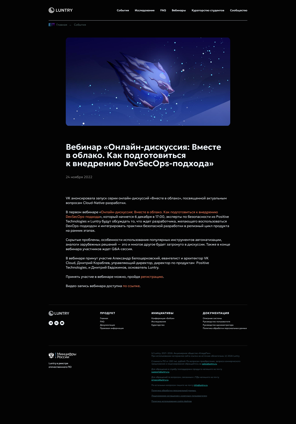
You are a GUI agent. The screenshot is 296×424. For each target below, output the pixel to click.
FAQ (163, 10)
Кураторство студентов (208, 10)
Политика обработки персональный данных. (173, 390)
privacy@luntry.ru (159, 380)
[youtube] (62, 323)
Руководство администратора (218, 325)
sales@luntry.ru (209, 363)
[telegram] (51, 323)
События (123, 10)
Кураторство (157, 325)
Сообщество (238, 10)
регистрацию (152, 276)
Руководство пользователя (216, 321)
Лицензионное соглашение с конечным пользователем (179, 395)
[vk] (56, 323)
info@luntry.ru (201, 385)
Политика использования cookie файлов (171, 401)
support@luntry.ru (160, 371)
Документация (107, 325)
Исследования (145, 10)
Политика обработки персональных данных (225, 328)
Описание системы (212, 318)
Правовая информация (112, 328)
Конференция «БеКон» (162, 318)
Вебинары (179, 10)
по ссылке (131, 286)
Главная (61, 24)
